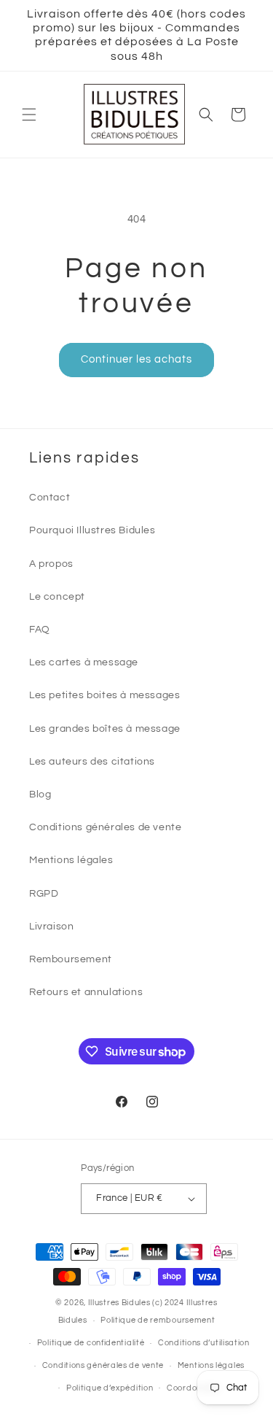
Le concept (57, 597)
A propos (51, 564)
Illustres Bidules (119, 1303)
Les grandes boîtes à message (105, 729)
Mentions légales (71, 860)
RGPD (43, 894)
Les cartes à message (83, 662)
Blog (40, 794)
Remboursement (70, 959)
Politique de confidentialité (91, 1343)
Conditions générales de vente (105, 827)
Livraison (51, 926)
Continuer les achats (136, 359)
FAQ (39, 630)
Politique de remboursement (157, 1320)
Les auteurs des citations (92, 762)
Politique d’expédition (109, 1388)
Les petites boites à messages (104, 695)
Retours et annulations (86, 992)
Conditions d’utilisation (204, 1343)
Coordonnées (194, 1388)
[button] (29, 114)
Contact (49, 497)
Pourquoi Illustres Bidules (92, 530)
